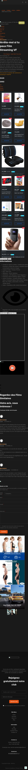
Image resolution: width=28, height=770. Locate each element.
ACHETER (6, 114)
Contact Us (14, 732)
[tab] (4, 259)
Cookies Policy (14, 730)
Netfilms (21, 672)
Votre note (1, 493)
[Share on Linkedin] (12, 382)
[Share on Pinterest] (12, 385)
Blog (14, 719)
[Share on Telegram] (12, 391)
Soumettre (3, 531)
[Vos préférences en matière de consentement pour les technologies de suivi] (25, 768)
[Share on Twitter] (12, 379)
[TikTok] (18, 753)
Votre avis (2, 511)
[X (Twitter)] (11, 753)
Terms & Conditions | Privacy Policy (14, 768)
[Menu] (25, 2)
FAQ (14, 727)
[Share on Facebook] (12, 376)
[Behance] (16, 753)
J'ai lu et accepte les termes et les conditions (14, 705)
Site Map (14, 729)
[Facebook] (9, 753)
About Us (14, 718)
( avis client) (9, 39)
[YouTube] (14, 753)
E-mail (2, 504)
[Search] (22, 2)
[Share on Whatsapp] (12, 388)
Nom (1, 497)
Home (14, 714)
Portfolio (14, 716)
